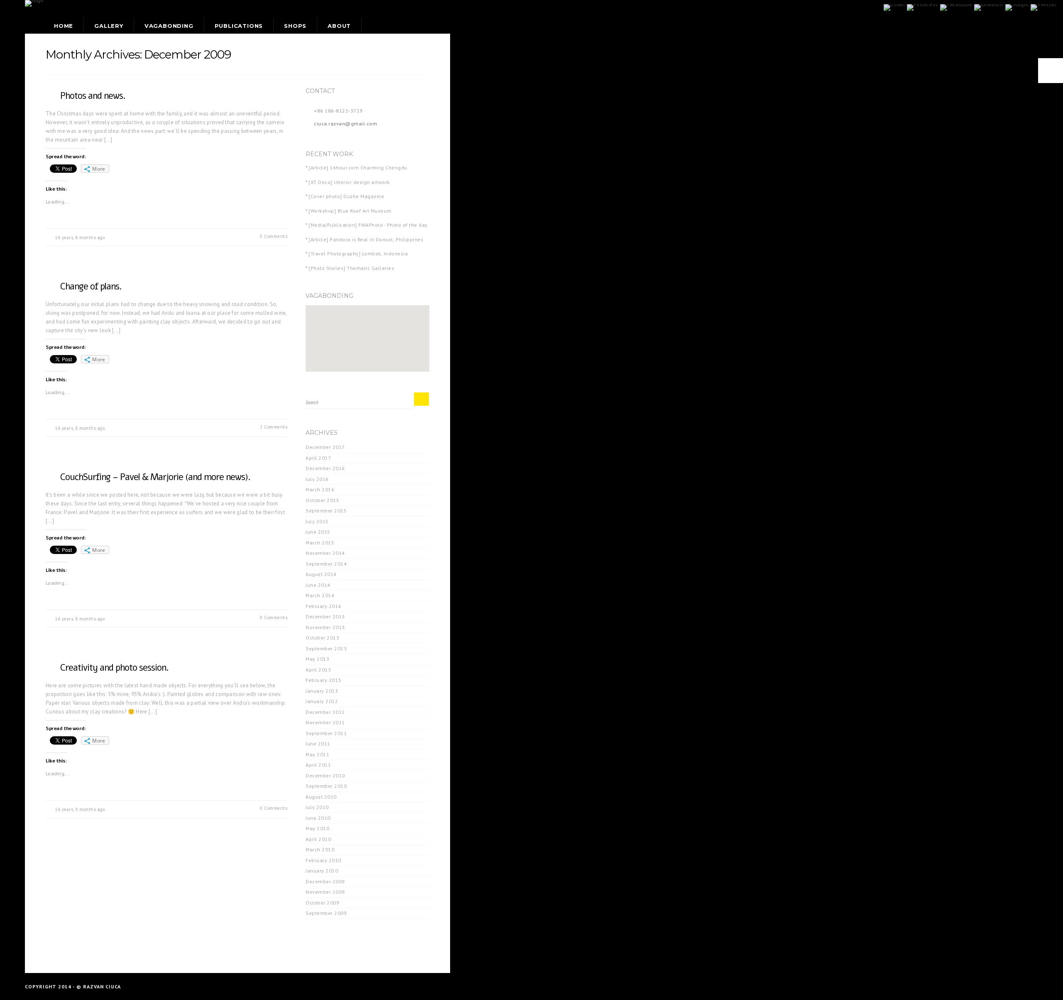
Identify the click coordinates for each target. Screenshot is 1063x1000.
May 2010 (317, 828)
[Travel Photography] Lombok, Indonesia (358, 253)
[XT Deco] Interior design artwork (349, 182)
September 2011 (326, 733)
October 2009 (322, 903)
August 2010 (321, 797)
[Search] (421, 399)
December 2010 (325, 775)
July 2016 (317, 479)
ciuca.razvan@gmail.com (345, 123)
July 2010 (317, 807)
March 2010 (320, 849)
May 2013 (317, 659)
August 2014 (321, 574)
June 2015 (318, 532)
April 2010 (318, 839)
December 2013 (325, 616)
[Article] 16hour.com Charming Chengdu (358, 167)
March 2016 (320, 489)
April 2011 (318, 765)
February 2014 (323, 606)
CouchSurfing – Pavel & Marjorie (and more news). (155, 477)
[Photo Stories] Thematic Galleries (351, 268)
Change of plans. (91, 286)
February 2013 (323, 680)
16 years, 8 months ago (80, 237)
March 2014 (320, 595)
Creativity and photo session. (114, 668)
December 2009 (325, 881)
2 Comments (273, 427)
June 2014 (318, 585)
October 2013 (322, 638)
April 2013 (318, 670)
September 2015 (326, 510)
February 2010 (323, 860)
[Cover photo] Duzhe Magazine (346, 196)
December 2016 (325, 468)
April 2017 (318, 458)
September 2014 (326, 564)
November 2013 (325, 627)
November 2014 (325, 553)
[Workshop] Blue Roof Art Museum (350, 211)
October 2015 (322, 500)
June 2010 (318, 818)
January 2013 (322, 691)
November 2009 (325, 892)
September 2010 (326, 786)
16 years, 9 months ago (80, 809)
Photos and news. (92, 96)
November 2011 (325, 722)
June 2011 (318, 743)
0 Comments (273, 236)
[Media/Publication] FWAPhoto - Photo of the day (368, 225)
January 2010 (322, 871)
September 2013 (326, 648)
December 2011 (325, 712)
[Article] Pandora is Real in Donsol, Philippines (366, 239)
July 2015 (317, 521)
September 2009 (326, 913)
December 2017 (325, 447)
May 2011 (317, 754)
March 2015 (320, 542)
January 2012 (322, 701)
